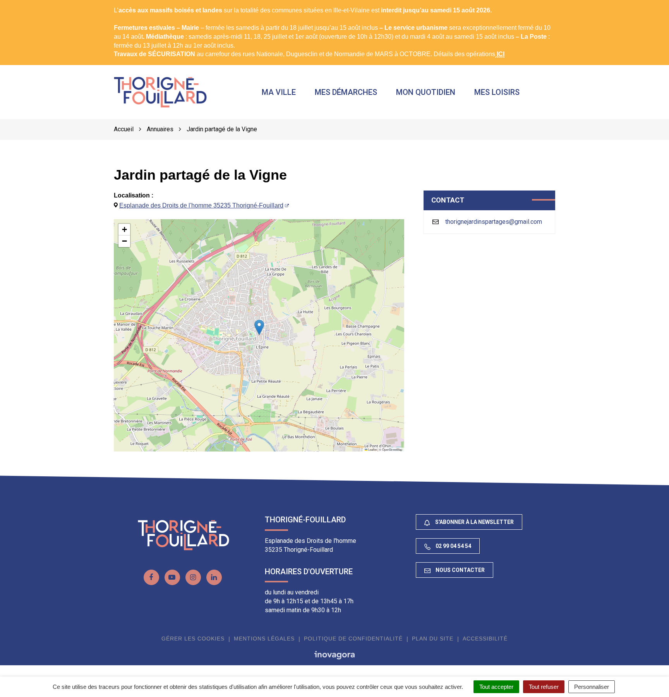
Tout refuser (544, 686)
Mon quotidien (425, 92)
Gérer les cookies (193, 638)
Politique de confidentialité (353, 638)
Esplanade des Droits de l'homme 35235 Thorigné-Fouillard (201, 205)
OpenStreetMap (392, 449)
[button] (259, 327)
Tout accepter (496, 686)
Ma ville (279, 92)
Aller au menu (21, 4)
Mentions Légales (264, 638)
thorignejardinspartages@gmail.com (493, 221)
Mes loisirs (497, 92)
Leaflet (372, 449)
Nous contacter (459, 570)
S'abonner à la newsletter (474, 522)
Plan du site (432, 638)
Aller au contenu (68, 4)
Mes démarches (346, 92)
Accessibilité (485, 638)
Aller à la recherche (122, 4)
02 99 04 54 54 (452, 546)
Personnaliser (591, 686)
